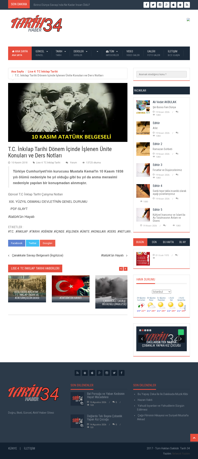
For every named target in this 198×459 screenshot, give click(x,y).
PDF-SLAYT (19, 208)
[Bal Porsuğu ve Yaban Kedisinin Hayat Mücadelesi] (77, 399)
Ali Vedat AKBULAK (164, 102)
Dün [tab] (154, 242)
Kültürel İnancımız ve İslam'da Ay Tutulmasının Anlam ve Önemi (169, 217)
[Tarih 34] (36, 25)
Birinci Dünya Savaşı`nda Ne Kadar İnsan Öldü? (62, 4)
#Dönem (46, 231)
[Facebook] (122, 373)
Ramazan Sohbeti (162, 149)
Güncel (40, 53)
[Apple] (92, 373)
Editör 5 (157, 209)
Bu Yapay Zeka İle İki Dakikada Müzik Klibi (162, 394)
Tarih (59, 53)
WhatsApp (65, 243)
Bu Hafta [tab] (168, 242)
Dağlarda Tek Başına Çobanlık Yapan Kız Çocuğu (104, 417)
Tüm (112, 53)
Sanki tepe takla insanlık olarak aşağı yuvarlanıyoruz (169, 192)
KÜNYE (12, 448)
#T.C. (11, 231)
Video (133, 53)
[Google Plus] (99, 373)
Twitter (32, 243)
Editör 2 (157, 144)
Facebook (16, 243)
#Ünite (85, 231)
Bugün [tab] (140, 242)
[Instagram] (107, 373)
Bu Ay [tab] (182, 242)
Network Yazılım (181, 453)
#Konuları (98, 231)
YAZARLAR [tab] (140, 90)
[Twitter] (114, 373)
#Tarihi (34, 231)
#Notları (124, 231)
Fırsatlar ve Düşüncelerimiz (167, 170)
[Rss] (77, 373)
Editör (156, 123)
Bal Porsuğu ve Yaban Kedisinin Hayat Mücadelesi (106, 395)
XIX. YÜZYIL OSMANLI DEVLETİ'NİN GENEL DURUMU (48, 201)
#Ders (111, 231)
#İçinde (59, 231)
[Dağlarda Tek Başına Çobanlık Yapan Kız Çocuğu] (77, 421)
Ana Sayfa (20, 53)
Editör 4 (157, 186)
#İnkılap (22, 231)
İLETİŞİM (174, 53)
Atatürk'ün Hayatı (112, 255)
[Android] (85, 373)
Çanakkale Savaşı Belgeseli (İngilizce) (37, 255)
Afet (155, 128)
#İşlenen (72, 231)
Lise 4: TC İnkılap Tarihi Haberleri (35, 268)
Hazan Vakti (144, 399)
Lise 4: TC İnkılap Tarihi (43, 71)
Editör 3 (157, 165)
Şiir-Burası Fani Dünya (164, 107)
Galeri (153, 53)
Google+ (47, 243)
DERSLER (79, 53)
